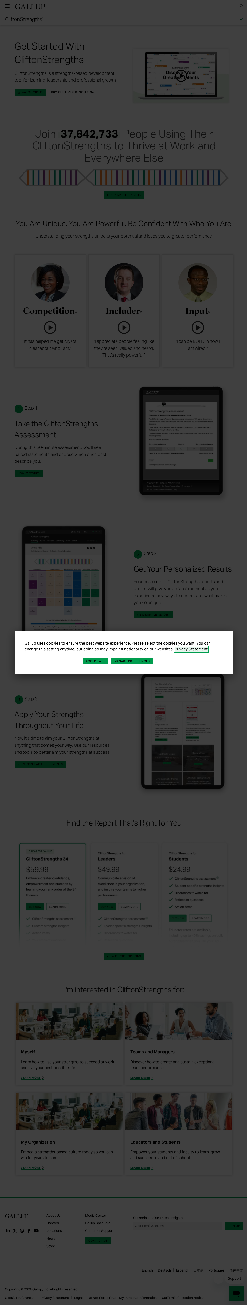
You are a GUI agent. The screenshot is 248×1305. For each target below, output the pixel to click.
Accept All (95, 661)
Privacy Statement (191, 649)
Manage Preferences (132, 661)
